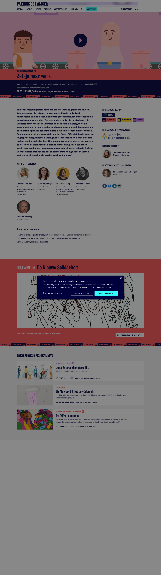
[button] (52, 293)
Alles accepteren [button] (106, 293)
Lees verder (109, 287)
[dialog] (80, 287)
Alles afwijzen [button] (82, 293)
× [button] (121, 278)
